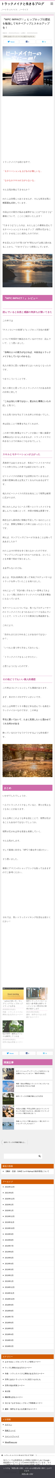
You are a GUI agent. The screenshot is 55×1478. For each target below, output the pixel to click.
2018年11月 (9, 1293)
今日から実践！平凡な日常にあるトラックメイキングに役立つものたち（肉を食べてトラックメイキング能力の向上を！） (32, 1111)
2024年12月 (10, 1187)
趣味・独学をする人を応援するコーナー (21, 1409)
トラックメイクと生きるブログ (22, 3)
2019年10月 (10, 1228)
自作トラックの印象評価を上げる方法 (29, 1096)
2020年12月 (10, 1199)
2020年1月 (9, 1210)
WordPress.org (11, 1442)
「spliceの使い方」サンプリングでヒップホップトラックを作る (13, 1003)
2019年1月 (9, 1281)
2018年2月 (9, 1346)
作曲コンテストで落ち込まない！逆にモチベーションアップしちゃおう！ (32, 1122)
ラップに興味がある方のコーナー (18, 1368)
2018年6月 (9, 1323)
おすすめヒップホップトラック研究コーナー (23, 1362)
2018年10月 (10, 1299)
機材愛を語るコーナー (14, 1397)
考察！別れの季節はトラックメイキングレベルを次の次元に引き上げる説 (32, 1085)
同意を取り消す (27, 1474)
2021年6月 (9, 1193)
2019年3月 (9, 1269)
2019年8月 (9, 1240)
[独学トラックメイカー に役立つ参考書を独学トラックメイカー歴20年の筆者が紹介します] (36, 994)
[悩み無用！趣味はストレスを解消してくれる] (13, 1026)
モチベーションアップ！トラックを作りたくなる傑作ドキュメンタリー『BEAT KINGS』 (32, 1072)
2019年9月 (9, 1234)
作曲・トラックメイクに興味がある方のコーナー (24, 1374)
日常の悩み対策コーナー (15, 1385)
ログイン (8, 1425)
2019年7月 (9, 1246)
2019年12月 (10, 1216)
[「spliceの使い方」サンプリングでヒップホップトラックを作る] (13, 994)
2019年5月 (9, 1258)
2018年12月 (10, 1287)
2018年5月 (9, 1328)
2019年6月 (9, 1252)
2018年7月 (9, 1317)
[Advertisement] (27, 127)
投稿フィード (10, 1430)
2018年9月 (9, 1305)
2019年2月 (9, 1275)
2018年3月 (9, 1340)
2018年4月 (9, 1334)
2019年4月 (9, 1264)
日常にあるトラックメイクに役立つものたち (19, 36)
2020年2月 (9, 1205)
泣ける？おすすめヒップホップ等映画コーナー (23, 1403)
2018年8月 (9, 1311)
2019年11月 (9, 1222)
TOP (19, 1455)
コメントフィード (12, 1436)
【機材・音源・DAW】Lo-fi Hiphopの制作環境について (27, 1171)
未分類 (7, 1391)
